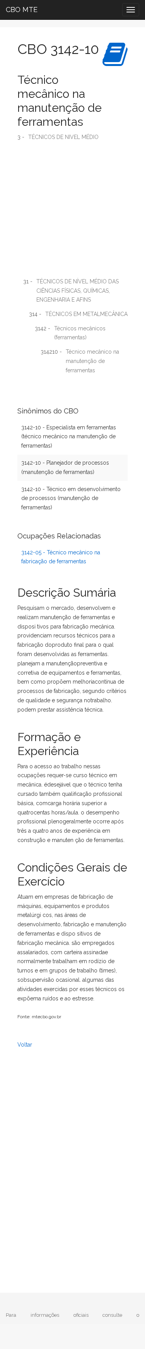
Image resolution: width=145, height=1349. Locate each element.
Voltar (24, 1045)
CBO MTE (22, 9)
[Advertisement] (72, 212)
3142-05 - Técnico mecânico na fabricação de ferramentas (60, 557)
